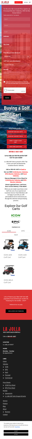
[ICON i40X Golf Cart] (23, 245)
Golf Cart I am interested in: (12, 61)
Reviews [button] (7, 412)
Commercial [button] (8, 378)
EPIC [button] (6, 369)
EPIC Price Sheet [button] (10, 388)
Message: (6, 69)
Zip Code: (6, 44)
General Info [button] (8, 393)
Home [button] (5, 361)
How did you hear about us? (12, 53)
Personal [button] (7, 375)
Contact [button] (5, 414)
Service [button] (5, 401)
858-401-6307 (11, 336)
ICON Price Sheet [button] (10, 385)
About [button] (4, 409)
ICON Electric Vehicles (20, 172)
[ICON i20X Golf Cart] (8, 245)
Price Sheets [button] (6, 382)
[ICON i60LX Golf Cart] (8, 270)
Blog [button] (4, 406)
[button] (27, 2)
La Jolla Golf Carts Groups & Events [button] (15, 396)
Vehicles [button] (5, 364)
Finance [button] (5, 403)
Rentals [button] (5, 391)
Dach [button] (6, 372)
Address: (6, 36)
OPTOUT (16, 434)
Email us (23, 169)
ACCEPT (16, 431)
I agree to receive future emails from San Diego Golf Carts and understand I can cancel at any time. (18, 82)
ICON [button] (6, 367)
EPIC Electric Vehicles (12, 174)
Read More (17, 426)
